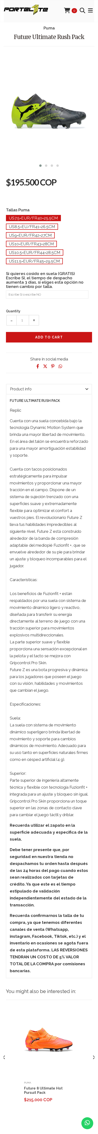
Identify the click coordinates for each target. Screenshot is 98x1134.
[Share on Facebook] (37, 366)
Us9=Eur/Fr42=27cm (30, 235)
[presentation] (4, 1057)
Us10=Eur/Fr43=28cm (31, 243)
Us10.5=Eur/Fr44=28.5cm (34, 252)
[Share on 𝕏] (45, 366)
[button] (40, 165)
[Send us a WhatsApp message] (87, 1123)
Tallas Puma (17, 210)
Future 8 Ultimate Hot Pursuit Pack (43, 1090)
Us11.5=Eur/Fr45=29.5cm (34, 261)
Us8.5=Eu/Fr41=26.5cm (32, 226)
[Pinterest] (53, 366)
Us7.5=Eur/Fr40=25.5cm (33, 218)
